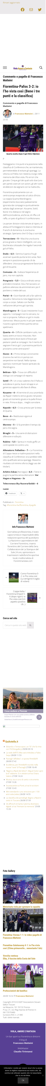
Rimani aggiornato (11, 2)
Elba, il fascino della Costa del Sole (19, 958)
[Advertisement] (23, 38)
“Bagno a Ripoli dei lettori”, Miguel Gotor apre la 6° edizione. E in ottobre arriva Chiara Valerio (24, 773)
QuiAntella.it (11, 741)
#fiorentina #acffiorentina (17, 505)
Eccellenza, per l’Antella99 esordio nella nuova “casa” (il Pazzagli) (22, 766)
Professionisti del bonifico (15, 991)
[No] (43, 1075)
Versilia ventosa (10, 955)
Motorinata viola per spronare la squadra (21, 906)
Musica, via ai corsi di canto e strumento (22, 779)
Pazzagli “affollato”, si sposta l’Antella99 (22, 758)
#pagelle (32, 505)
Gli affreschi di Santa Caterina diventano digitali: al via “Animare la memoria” (22, 805)
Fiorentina (19, 502)
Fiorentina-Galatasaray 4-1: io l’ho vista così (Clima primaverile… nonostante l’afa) (22, 947)
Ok (23, 1080)
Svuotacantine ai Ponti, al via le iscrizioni (22, 785)
